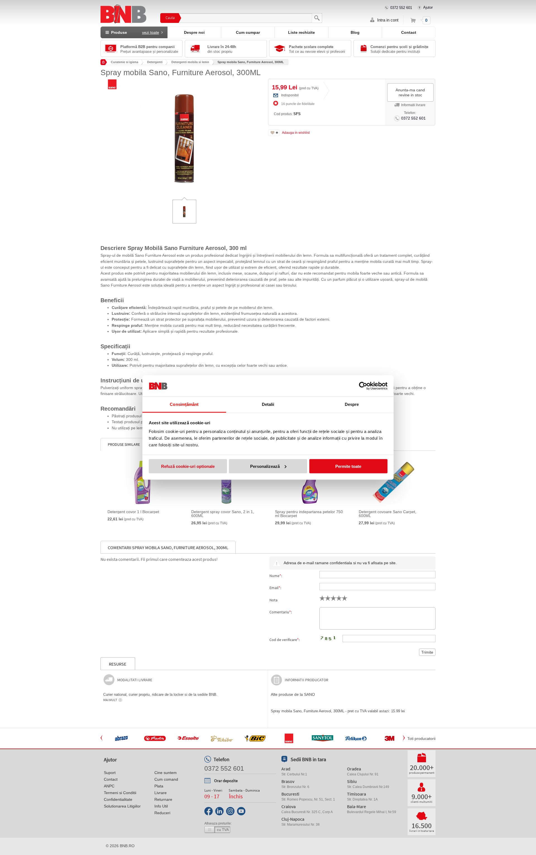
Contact (408, 32)
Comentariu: (280, 612)
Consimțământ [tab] (184, 404)
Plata (158, 786)
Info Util (161, 806)
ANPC (109, 786)
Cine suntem (165, 772)
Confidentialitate (118, 799)
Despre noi (194, 32)
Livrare (160, 792)
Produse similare (124, 444)
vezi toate (150, 32)
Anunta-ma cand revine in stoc (410, 92)
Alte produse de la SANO (293, 694)
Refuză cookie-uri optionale (188, 466)
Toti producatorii (421, 738)
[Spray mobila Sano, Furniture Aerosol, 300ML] (184, 134)
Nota (273, 599)
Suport (110, 772)
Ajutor (428, 7)
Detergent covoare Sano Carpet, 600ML (387, 514)
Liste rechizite (301, 32)
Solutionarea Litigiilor (122, 806)
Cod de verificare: (284, 639)
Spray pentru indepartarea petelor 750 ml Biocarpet (309, 514)
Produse (134, 32)
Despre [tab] (352, 404)
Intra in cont (387, 20)
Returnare (163, 799)
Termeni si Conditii (120, 792)
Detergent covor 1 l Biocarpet (133, 512)
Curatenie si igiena (124, 62)
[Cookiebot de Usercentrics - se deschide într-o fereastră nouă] (363, 386)
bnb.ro (127, 846)
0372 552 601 (401, 8)
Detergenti (154, 62)
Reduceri (162, 813)
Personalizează (265, 466)
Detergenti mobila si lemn (190, 62)
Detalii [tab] (268, 404)
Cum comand (166, 779)
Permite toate (348, 466)
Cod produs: (287, 114)
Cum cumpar (248, 32)
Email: (275, 587)
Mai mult (110, 700)
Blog (355, 32)
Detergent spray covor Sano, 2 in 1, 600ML (222, 514)
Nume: (275, 575)
